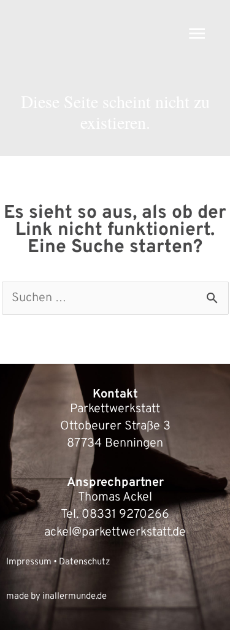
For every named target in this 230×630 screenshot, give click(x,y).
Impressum (29, 562)
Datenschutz (84, 562)
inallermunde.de (74, 596)
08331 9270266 (125, 515)
